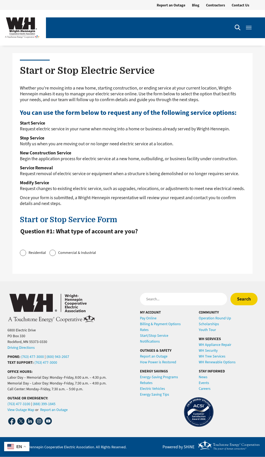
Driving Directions (21, 347)
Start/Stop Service (154, 335)
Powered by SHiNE (179, 447)
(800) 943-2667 (57, 356)
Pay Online (148, 318)
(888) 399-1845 (44, 404)
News (203, 377)
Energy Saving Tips (154, 394)
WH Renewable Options (217, 362)
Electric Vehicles (152, 388)
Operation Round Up (215, 318)
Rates (144, 329)
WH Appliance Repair (215, 344)
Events (204, 383)
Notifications (150, 341)
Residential (37, 252)
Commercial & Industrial (77, 252)
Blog (195, 5)
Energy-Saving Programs (159, 377)
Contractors (215, 5)
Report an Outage (171, 5)
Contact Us (240, 5)
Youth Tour (207, 329)
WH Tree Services (212, 356)
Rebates (146, 383)
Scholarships (209, 324)
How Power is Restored (158, 362)
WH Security (208, 350)
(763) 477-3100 (18, 404)
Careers (205, 388)
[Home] (22, 27)
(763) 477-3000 (32, 356)
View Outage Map (20, 409)
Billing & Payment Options (160, 324)
